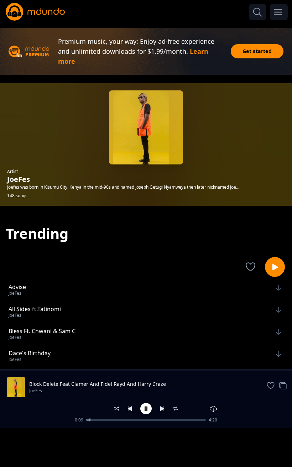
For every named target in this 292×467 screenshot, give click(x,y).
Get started (257, 51)
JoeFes (35, 391)
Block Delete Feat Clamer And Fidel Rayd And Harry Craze (97, 384)
